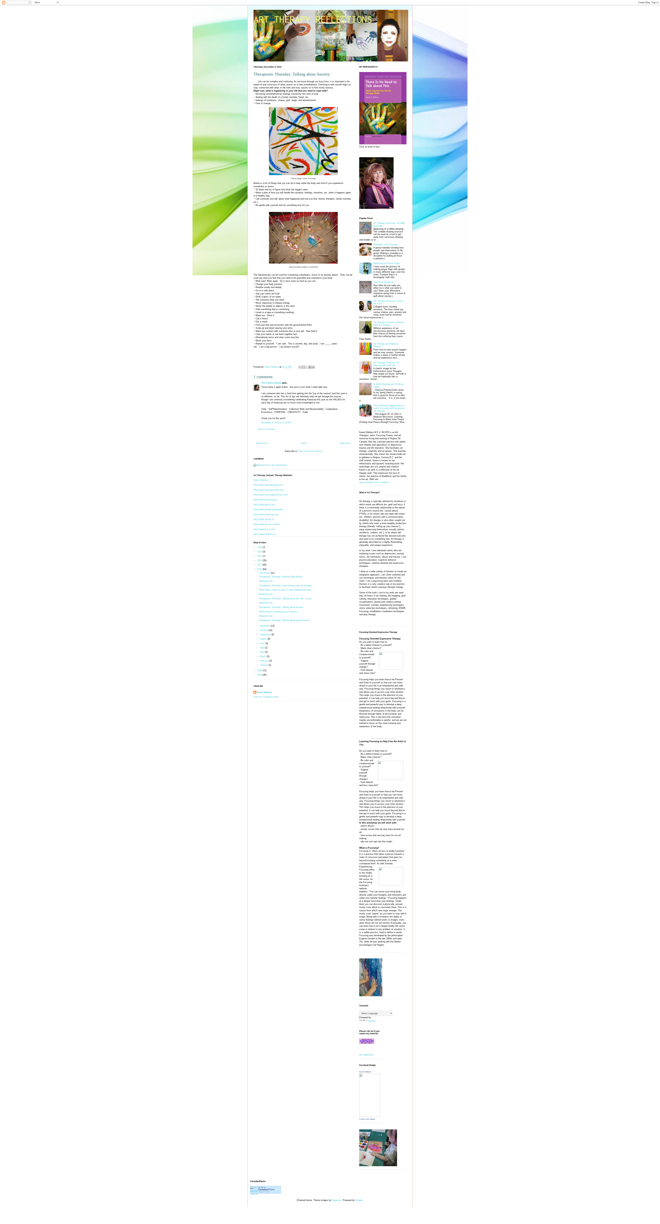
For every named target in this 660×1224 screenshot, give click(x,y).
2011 (260, 564)
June (262, 643)
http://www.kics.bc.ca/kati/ (267, 524)
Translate (370, 1021)
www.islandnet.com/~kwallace (374, 482)
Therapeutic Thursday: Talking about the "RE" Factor (285, 598)
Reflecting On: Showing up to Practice (278, 611)
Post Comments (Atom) (310, 451)
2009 (260, 670)
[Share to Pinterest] (313, 367)
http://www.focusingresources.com (271, 494)
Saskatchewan (264, 1192)
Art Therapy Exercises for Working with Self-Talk (386, 364)
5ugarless (337, 1200)
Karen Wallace (261, 480)
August (264, 639)
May (262, 647)
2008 (260, 675)
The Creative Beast (271, 383)
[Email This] (300, 367)
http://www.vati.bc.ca (264, 519)
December (265, 573)
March (263, 656)
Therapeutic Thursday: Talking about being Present (284, 620)
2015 (260, 547)
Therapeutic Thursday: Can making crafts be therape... (286, 585)
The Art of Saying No (383, 282)
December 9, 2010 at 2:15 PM (276, 422)
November (265, 625)
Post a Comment (266, 429)
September (265, 634)
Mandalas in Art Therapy (385, 244)
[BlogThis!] (303, 367)
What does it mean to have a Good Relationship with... (286, 590)
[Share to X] (307, 367)
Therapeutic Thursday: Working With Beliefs (281, 576)
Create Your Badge (367, 1119)
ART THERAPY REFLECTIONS (313, 19)
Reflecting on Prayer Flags (386, 263)
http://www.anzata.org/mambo (268, 509)
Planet (266, 1189)
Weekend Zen (266, 581)
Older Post (345, 443)
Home (304, 443)
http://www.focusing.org (265, 499)
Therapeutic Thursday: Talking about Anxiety (281, 607)
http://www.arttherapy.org (266, 514)
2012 (260, 560)
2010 (260, 569)
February (264, 660)
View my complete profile (266, 697)
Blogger (359, 1200)
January (264, 665)
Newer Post (262, 443)
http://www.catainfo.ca (265, 534)
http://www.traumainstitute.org (268, 490)
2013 (260, 556)
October (264, 630)
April (262, 652)
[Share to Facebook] (310, 367)
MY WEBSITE (366, 1055)
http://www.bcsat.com (264, 529)
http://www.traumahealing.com (268, 485)
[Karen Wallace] (369, 1116)
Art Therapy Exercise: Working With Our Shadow (388, 323)
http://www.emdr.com (264, 504)
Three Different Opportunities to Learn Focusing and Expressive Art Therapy (389, 408)
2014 (260, 551)
